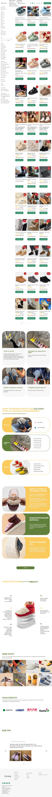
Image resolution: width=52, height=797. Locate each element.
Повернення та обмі (5, 791)
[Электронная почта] (9, 783)
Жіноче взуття (16, 775)
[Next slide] (46, 751)
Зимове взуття (19, 1)
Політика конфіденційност (6, 788)
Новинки (15, 779)
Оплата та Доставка (5, 787)
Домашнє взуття (12, 3)
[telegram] (7, 783)
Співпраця (28, 777)
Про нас (28, 774)
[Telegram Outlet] (30, 3)
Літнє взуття (11, 1)
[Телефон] (34, 3)
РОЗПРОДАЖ (19, 0)
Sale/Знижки (16, 778)
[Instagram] (32, 3)
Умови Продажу (5, 792)
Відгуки (28, 776)
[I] (2, 783)
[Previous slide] (6, 751)
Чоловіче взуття (16, 776)
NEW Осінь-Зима (12, 0)
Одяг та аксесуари (12, 4)
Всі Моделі (16, 773)
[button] (37, 3)
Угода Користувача (5, 793)
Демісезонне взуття (21, 3)
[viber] (6, 783)
